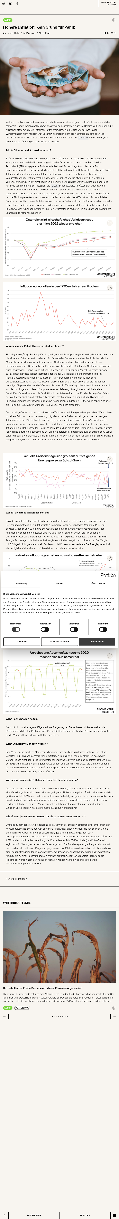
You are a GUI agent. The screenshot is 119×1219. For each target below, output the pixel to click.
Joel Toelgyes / (30, 33)
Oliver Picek (45, 33)
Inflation (22, 878)
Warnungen (30, 170)
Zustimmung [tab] (20, 583)
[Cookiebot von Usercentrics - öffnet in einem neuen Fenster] (103, 575)
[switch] (45, 629)
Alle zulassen (97, 641)
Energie (12, 878)
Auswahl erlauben (59, 641)
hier (64, 807)
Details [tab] (59, 583)
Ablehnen (22, 641)
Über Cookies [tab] (98, 583)
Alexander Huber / (12, 33)
